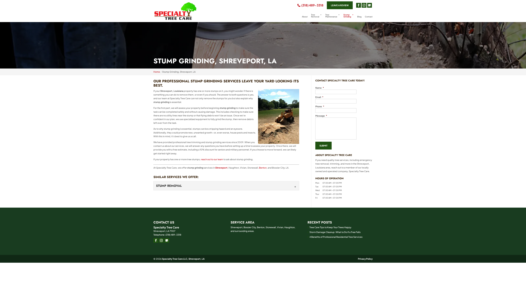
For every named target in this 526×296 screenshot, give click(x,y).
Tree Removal (315, 16)
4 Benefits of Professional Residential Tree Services (335, 236)
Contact (369, 17)
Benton (263, 167)
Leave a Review (340, 5)
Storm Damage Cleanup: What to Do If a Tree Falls (335, 232)
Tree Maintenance (331, 16)
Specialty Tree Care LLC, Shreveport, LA (183, 258)
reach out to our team (212, 159)
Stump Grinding (347, 16)
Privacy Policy (365, 258)
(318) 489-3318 (312, 5)
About (305, 17)
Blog (359, 17)
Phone (319, 106)
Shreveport (221, 167)
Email (319, 97)
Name (319, 87)
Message (321, 115)
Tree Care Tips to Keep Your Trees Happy (330, 227)
